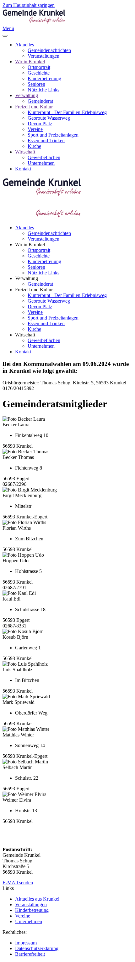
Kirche (34, 146)
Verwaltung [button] (26, 278)
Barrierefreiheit (30, 954)
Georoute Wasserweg (49, 118)
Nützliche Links (43, 89)
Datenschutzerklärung (36, 948)
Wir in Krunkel (30, 61)
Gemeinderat (40, 101)
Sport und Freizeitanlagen (53, 135)
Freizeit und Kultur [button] (34, 289)
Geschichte (39, 72)
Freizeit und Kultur (34, 106)
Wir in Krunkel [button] (30, 244)
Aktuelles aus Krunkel (37, 899)
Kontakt (23, 168)
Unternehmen (41, 163)
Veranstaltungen (43, 56)
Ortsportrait (39, 67)
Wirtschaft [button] (25, 334)
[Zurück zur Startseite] (34, 22)
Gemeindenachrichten (49, 50)
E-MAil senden (18, 882)
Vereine (35, 129)
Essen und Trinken (46, 140)
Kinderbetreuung (44, 78)
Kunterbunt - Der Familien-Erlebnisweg (67, 112)
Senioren (36, 84)
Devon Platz (40, 123)
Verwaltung (26, 95)
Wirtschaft (25, 151)
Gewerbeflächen (44, 157)
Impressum (26, 942)
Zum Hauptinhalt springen (29, 5)
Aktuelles (24, 44)
